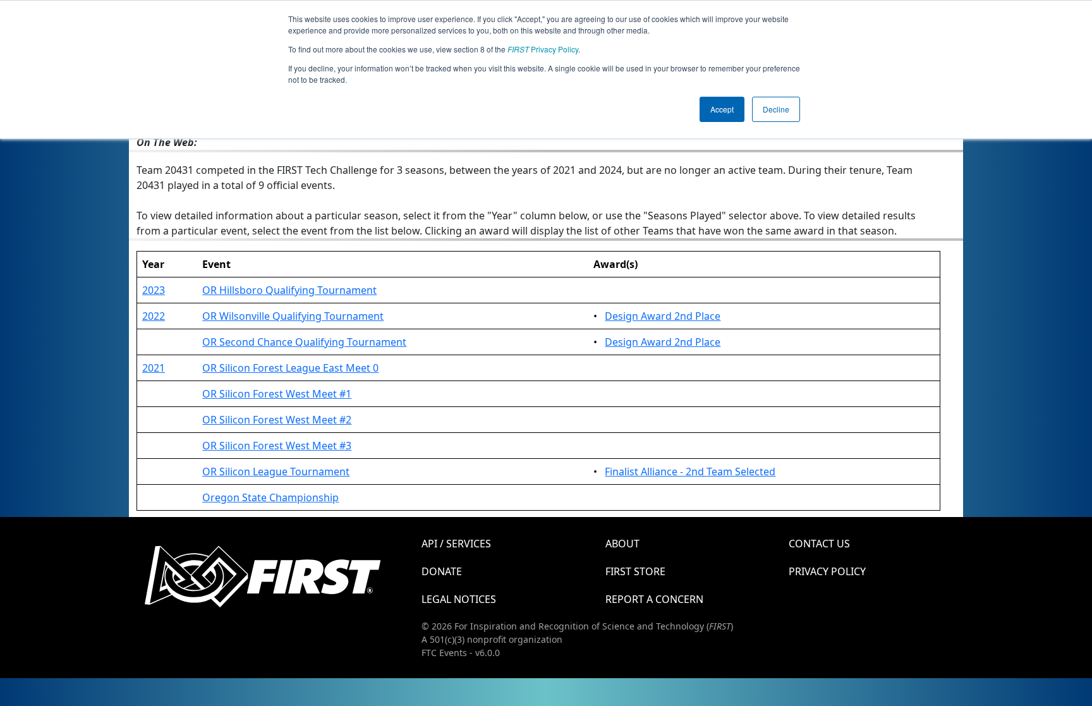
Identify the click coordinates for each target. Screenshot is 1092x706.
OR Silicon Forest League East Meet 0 (290, 368)
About (622, 544)
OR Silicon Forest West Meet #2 (276, 420)
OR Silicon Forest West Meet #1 (276, 394)
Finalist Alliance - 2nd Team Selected (690, 471)
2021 (153, 368)
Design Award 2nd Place (662, 316)
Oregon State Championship (270, 497)
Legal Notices (459, 599)
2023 (153, 290)
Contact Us (819, 544)
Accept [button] (722, 109)
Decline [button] (776, 109)
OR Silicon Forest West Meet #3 (276, 446)
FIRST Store (635, 571)
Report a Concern (654, 599)
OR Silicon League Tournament (275, 471)
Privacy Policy (542, 49)
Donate (442, 571)
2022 (153, 316)
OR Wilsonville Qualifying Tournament (293, 316)
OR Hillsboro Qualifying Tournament (289, 290)
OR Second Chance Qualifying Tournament (304, 342)
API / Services (456, 544)
